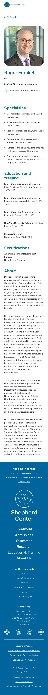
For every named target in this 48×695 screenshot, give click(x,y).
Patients (24, 573)
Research (24, 546)
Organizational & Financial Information (24, 686)
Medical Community (24, 587)
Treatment (24, 529)
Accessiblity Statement (24, 677)
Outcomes (24, 540)
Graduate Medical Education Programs (24, 473)
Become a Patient (24, 645)
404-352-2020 (24, 621)
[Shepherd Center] (14, 5)
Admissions (24, 535)
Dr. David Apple (24, 481)
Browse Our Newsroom (24, 659)
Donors (24, 592)
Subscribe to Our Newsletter (24, 655)
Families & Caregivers (24, 578)
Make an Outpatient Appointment (24, 650)
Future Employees (24, 596)
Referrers (24, 582)
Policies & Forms (24, 672)
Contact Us (24, 624)
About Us (24, 558)
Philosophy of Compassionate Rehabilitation (24, 477)
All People (12, 17)
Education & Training (24, 552)
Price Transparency (24, 681)
